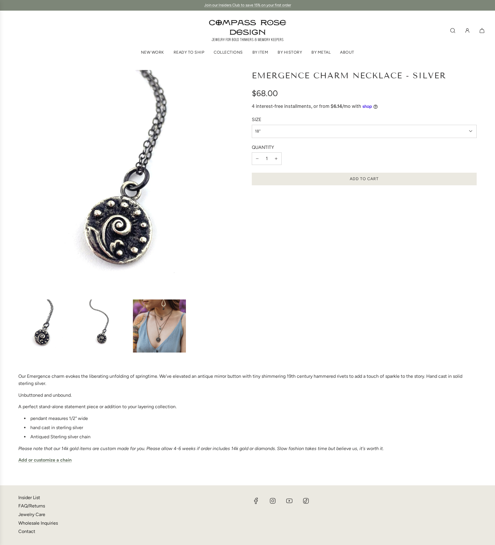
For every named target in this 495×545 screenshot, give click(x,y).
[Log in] (467, 30)
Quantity (263, 147)
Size (256, 119)
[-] (257, 159)
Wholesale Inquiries (38, 523)
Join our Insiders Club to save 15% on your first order (247, 5)
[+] (276, 159)
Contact (26, 531)
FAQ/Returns (31, 506)
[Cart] (483, 30)
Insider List (29, 497)
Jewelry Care (31, 514)
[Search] (452, 30)
